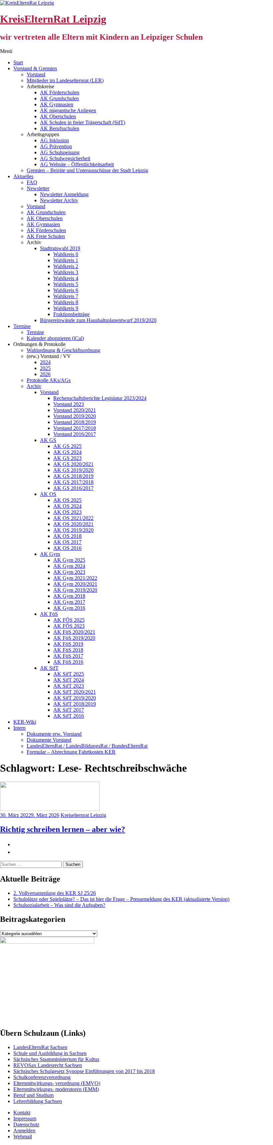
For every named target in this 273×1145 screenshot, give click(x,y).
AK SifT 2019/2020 (74, 698)
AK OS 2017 (67, 542)
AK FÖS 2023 (69, 626)
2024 (45, 362)
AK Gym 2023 (69, 572)
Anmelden (24, 1130)
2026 (45, 374)
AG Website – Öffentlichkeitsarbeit (77, 164)
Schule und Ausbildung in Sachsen (50, 1053)
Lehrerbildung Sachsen (37, 1101)
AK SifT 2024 (68, 680)
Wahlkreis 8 (65, 302)
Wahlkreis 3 (65, 272)
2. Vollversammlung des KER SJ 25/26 (54, 893)
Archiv (34, 386)
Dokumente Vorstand (49, 740)
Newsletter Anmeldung (64, 194)
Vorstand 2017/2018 (74, 428)
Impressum (24, 1118)
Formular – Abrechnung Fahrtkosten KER (71, 752)
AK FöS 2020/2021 (74, 632)
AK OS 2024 (67, 506)
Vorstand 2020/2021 (74, 410)
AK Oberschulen (58, 116)
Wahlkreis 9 (65, 308)
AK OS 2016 (67, 548)
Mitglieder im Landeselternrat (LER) (65, 80)
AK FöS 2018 (68, 650)
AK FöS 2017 (68, 656)
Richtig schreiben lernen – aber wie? (62, 829)
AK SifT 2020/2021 (74, 692)
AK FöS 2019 (68, 644)
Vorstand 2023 (68, 404)
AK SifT (49, 668)
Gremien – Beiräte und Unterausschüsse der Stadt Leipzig (87, 170)
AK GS (48, 440)
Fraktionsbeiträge (71, 314)
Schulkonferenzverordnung (42, 1077)
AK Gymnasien (56, 104)
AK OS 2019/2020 (73, 530)
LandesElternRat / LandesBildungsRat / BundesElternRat (87, 746)
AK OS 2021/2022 (73, 518)
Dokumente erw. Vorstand (54, 734)
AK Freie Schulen (46, 236)
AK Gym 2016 (69, 608)
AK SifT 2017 (68, 710)
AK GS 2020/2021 (73, 464)
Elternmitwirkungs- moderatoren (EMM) (56, 1089)
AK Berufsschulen (59, 128)
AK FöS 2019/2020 (74, 638)
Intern (19, 728)
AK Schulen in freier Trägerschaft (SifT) (82, 122)
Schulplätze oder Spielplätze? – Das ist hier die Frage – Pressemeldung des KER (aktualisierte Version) (121, 899)
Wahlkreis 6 (65, 290)
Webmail (22, 1136)
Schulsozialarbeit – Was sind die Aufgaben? (59, 905)
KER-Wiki (24, 722)
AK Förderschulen (59, 92)
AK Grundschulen (59, 98)
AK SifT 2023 (68, 686)
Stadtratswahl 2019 (60, 248)
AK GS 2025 (67, 446)
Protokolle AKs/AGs (49, 380)
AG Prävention (56, 146)
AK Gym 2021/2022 (75, 578)
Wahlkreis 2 (65, 266)
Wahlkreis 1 (65, 260)
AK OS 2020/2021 (73, 524)
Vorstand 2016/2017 (74, 434)
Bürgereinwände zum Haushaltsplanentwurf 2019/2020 (98, 320)
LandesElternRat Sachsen (40, 1047)
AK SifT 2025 (68, 674)
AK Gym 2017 (69, 602)
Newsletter (38, 188)
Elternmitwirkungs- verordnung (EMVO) (56, 1083)
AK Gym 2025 (69, 560)
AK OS (48, 494)
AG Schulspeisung (60, 152)
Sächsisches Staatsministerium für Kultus (56, 1059)
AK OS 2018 (67, 536)
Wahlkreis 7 (65, 296)
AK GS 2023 (67, 458)
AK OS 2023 (67, 512)
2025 (45, 368)
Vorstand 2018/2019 (74, 422)
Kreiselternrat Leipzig (83, 815)
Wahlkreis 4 (65, 278)
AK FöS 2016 (68, 662)
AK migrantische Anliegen (68, 110)
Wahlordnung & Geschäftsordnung (63, 350)
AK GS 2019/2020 (73, 470)
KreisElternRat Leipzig (53, 19)
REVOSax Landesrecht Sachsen (47, 1065)
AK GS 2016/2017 (73, 488)
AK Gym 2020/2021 (75, 584)
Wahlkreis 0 (65, 254)
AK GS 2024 (67, 452)
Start (18, 62)
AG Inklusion (54, 140)
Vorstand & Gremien (35, 68)
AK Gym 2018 (69, 596)
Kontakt (21, 1112)
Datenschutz (26, 1124)
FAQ (32, 182)
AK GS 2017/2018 (73, 482)
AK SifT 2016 (68, 716)
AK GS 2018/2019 (73, 476)
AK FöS (49, 614)
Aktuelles (23, 176)
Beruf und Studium (33, 1095)
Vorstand (36, 74)
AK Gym (50, 554)
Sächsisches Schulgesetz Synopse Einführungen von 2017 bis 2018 (84, 1071)
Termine (22, 326)
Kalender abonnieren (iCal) (55, 338)
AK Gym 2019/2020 (75, 590)
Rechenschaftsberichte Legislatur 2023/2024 (99, 398)
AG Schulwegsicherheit (65, 158)
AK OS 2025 (67, 500)
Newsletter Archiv (59, 200)
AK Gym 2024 (69, 566)
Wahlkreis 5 (65, 284)
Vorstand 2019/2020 (74, 416)
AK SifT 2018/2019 (74, 704)
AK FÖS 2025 (69, 620)
